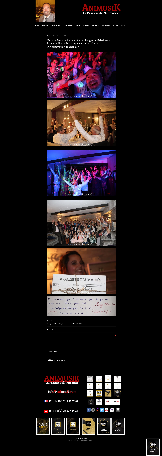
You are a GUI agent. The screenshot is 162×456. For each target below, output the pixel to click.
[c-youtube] (106, 410)
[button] (77, 25)
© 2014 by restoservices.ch (81, 438)
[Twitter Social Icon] (102, 410)
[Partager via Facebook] (47, 329)
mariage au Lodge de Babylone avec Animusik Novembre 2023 (64, 324)
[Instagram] (97, 410)
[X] (93, 410)
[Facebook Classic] (89, 410)
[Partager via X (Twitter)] (52, 329)
